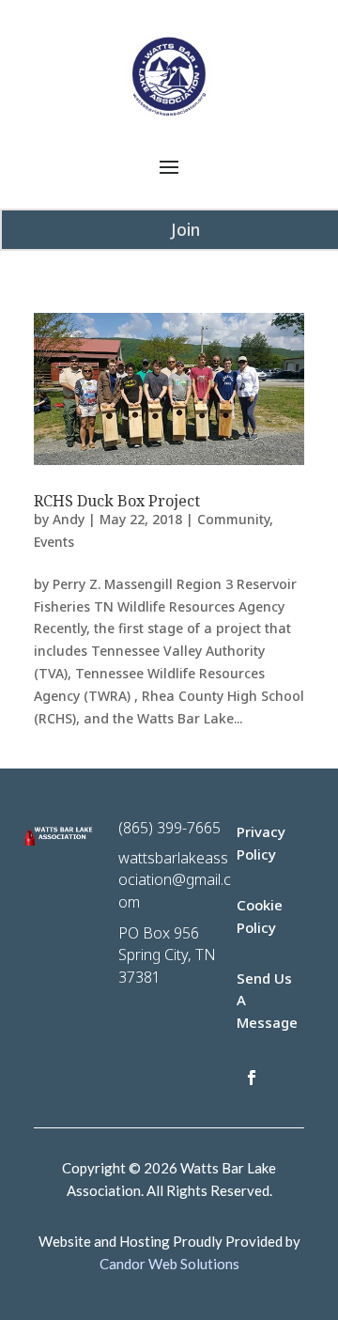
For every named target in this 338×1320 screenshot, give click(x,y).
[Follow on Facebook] (252, 1078)
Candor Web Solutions (169, 1263)
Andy (68, 519)
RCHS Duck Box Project (117, 500)
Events (54, 542)
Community (233, 519)
